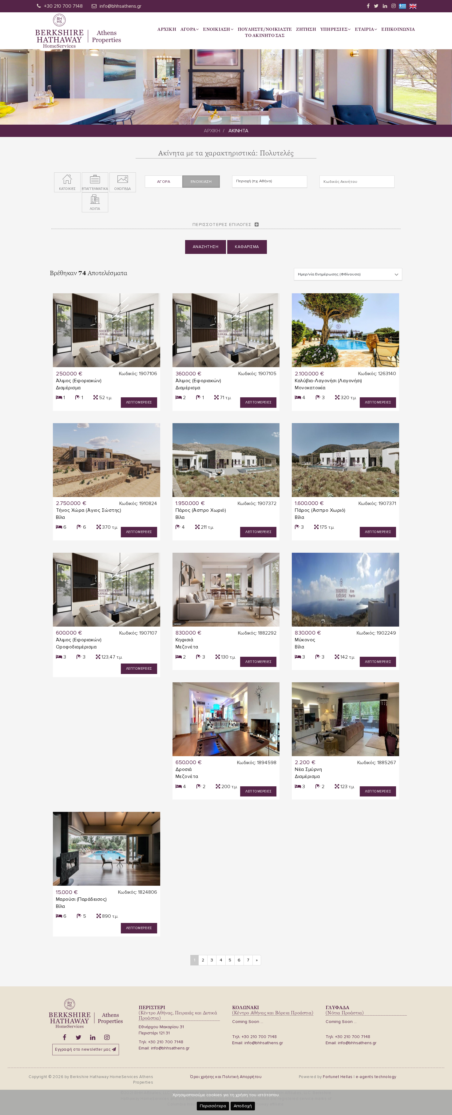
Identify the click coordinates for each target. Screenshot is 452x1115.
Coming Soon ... (247, 1021)
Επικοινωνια (398, 29)
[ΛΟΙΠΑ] (95, 199)
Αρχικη (166, 29)
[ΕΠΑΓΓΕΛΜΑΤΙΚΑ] (95, 179)
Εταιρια (364, 29)
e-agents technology (376, 1076)
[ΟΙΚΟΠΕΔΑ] (122, 179)
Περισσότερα (213, 1106)
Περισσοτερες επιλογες (222, 224)
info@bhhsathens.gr (120, 6)
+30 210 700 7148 (63, 6)
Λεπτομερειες (139, 402)
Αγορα (188, 29)
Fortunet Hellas (338, 1076)
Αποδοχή (243, 1106)
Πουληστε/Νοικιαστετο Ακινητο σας (265, 32)
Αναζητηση (206, 246)
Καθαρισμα (247, 246)
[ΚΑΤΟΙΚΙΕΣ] (67, 179)
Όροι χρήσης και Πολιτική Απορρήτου (226, 1076)
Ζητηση (306, 29)
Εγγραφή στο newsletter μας (82, 1049)
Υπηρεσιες (333, 29)
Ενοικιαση (216, 29)
